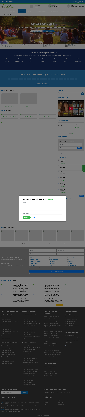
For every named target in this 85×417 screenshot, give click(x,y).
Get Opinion (26, 217)
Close (33, 217)
